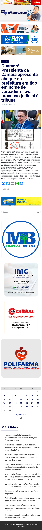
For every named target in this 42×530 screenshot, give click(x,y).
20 (27, 403)
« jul (20, 418)
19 (21, 403)
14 (32, 399)
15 (38, 399)
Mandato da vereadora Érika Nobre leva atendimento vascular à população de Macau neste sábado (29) (22, 447)
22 (38, 403)
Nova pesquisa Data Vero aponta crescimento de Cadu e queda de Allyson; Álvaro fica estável (21, 437)
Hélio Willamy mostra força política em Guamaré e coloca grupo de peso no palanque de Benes (23, 508)
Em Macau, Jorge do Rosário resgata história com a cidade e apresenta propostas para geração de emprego (22, 457)
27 (27, 407)
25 (15, 407)
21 (32, 403)
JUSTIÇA (5, 61)
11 (15, 399)
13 (27, 399)
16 (4, 403)
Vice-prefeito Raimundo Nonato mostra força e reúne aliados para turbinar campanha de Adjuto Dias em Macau (22, 467)
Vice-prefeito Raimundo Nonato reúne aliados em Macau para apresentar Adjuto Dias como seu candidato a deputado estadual (23, 477)
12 (21, 399)
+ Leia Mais (6, 189)
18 (15, 403)
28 (32, 407)
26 (21, 407)
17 (10, 403)
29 (38, 407)
